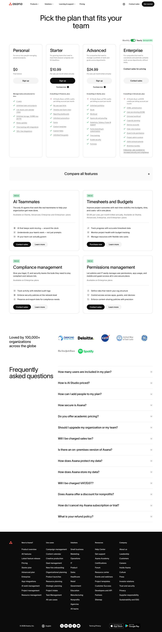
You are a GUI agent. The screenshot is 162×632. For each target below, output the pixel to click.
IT (71, 563)
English (48, 626)
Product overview (29, 549)
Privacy (122, 590)
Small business (77, 549)
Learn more (40, 244)
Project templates (102, 581)
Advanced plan (28, 572)
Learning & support (66, 4)
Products (33, 4)
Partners (98, 595)
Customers (124, 558)
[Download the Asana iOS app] (116, 625)
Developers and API (103, 590)
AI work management (31, 586)
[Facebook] (74, 626)
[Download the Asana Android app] (132, 625)
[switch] (133, 40)
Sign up (25, 81)
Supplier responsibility (129, 595)
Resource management (31, 595)
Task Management (54, 595)
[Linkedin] (66, 626)
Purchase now (61, 87)
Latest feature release (31, 558)
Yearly (139, 40)
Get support (100, 554)
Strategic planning (54, 586)
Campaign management (56, 549)
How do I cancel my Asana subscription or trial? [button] (88, 505)
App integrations (29, 581)
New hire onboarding (55, 567)
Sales (73, 572)
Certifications (100, 563)
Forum (97, 567)
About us (123, 549)
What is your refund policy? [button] (75, 516)
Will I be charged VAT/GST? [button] (75, 483)
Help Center (100, 549)
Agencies (75, 604)
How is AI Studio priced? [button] (74, 382)
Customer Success (103, 586)
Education (75, 590)
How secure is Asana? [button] (72, 405)
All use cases (51, 600)
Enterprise (26, 577)
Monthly (126, 40)
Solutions (48, 4)
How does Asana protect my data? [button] (80, 460)
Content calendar (53, 554)
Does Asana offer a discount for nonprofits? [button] (86, 494)
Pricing (82, 4)
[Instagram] (70, 626)
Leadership (124, 554)
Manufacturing (77, 595)
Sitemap (98, 600)
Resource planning (54, 581)
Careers (122, 563)
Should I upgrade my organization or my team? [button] (88, 427)
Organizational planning (56, 572)
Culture (122, 572)
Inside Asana (125, 567)
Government (76, 586)
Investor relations (126, 581)
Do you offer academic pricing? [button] (78, 416)
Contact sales (136, 81)
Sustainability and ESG (129, 600)
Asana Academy (102, 558)
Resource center (102, 572)
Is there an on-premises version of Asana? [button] (85, 449)
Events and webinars (104, 577)
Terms (91, 626)
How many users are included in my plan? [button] (84, 371)
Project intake (52, 590)
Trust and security (127, 586)
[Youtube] (78, 626)
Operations (75, 558)
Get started (148, 4)
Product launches (53, 577)
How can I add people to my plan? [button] (80, 394)
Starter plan (27, 567)
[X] (62, 626)
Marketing (75, 554)
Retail (73, 581)
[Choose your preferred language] (124, 4)
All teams (75, 609)
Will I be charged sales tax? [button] (75, 438)
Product (74, 567)
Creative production (54, 558)
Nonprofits (75, 600)
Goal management (54, 563)
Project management (30, 590)
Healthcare (75, 577)
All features (26, 554)
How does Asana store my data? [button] (78, 472)
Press (121, 577)
